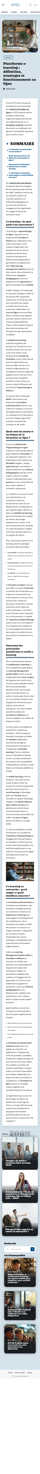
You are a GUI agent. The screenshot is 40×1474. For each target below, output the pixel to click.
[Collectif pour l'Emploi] (15, 5)
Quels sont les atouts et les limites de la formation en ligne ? (19, 158)
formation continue (14, 125)
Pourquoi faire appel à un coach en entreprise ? (19, 1230)
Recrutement (11, 1158)
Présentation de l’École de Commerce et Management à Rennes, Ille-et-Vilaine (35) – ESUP (20, 1195)
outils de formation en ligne (17, 111)
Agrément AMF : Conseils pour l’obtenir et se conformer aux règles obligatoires (19, 1313)
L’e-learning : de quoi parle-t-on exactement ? (20, 150)
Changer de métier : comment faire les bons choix (18, 1162)
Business (10, 1226)
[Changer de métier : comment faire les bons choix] (20, 1153)
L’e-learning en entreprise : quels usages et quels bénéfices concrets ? (21, 175)
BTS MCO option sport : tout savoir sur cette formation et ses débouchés (18, 1346)
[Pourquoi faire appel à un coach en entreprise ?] (20, 1219)
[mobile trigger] (4, 5)
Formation (10, 1189)
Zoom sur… (20, 1134)
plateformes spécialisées (20, 183)
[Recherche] (30, 5)
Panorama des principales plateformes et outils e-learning (19, 166)
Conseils (8, 57)
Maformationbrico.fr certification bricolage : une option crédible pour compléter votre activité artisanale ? (19, 1278)
